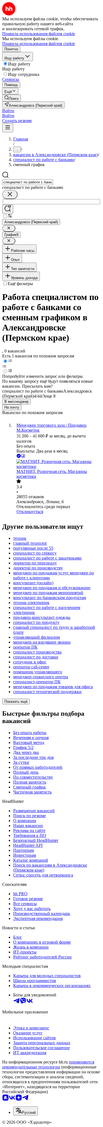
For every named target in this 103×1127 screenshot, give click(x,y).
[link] (11, 98)
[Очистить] (10, 194)
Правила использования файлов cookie (38, 43)
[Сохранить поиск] (7, 209)
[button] (8, 110)
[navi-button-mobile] (7, 127)
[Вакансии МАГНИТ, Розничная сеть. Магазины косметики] (57, 464)
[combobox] (27, 182)
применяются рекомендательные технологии (48, 1064)
